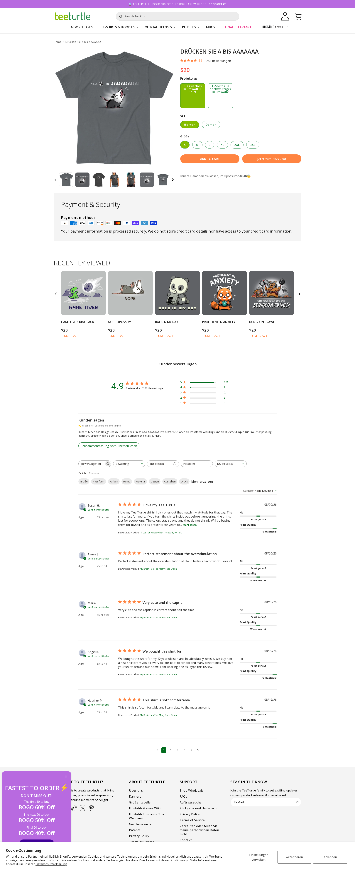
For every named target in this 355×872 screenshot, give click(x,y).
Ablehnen (330, 857)
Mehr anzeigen (202, 481)
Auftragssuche (191, 802)
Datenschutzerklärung (51, 864)
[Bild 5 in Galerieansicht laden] (131, 180)
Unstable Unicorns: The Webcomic (146, 816)
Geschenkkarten (141, 824)
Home (57, 42)
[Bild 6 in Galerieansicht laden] (147, 180)
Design (155, 481)
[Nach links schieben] (55, 180)
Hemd (126, 481)
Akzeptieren (294, 857)
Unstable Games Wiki (144, 808)
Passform (98, 481)
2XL (237, 145)
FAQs (183, 796)
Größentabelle (140, 802)
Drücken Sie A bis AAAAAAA (83, 42)
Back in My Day (166, 322)
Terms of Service (141, 842)
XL (222, 145)
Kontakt (186, 840)
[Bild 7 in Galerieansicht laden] (163, 180)
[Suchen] (120, 16)
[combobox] (177, 16)
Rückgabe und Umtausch (198, 808)
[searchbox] (91, 464)
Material (140, 481)
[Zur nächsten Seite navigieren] (198, 750)
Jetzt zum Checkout (271, 159)
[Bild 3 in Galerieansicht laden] (98, 180)
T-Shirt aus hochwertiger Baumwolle (220, 89)
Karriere (135, 796)
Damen (211, 125)
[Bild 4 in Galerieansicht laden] (115, 180)
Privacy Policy (139, 836)
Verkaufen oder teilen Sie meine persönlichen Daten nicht (199, 830)
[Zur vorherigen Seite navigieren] (157, 750)
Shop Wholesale (192, 791)
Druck (184, 481)
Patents (135, 830)
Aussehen (170, 481)
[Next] (299, 294)
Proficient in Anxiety (218, 322)
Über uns (136, 791)
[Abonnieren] (297, 802)
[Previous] (56, 294)
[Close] (66, 776)
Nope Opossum (119, 322)
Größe (84, 481)
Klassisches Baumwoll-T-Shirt (193, 89)
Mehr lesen (190, 525)
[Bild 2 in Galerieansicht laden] (82, 180)
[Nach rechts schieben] (173, 180)
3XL (253, 145)
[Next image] (101, 293)
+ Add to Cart (70, 336)
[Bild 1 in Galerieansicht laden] (66, 180)
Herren (189, 125)
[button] (119, 29)
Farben (114, 481)
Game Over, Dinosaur (77, 322)
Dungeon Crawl (262, 322)
